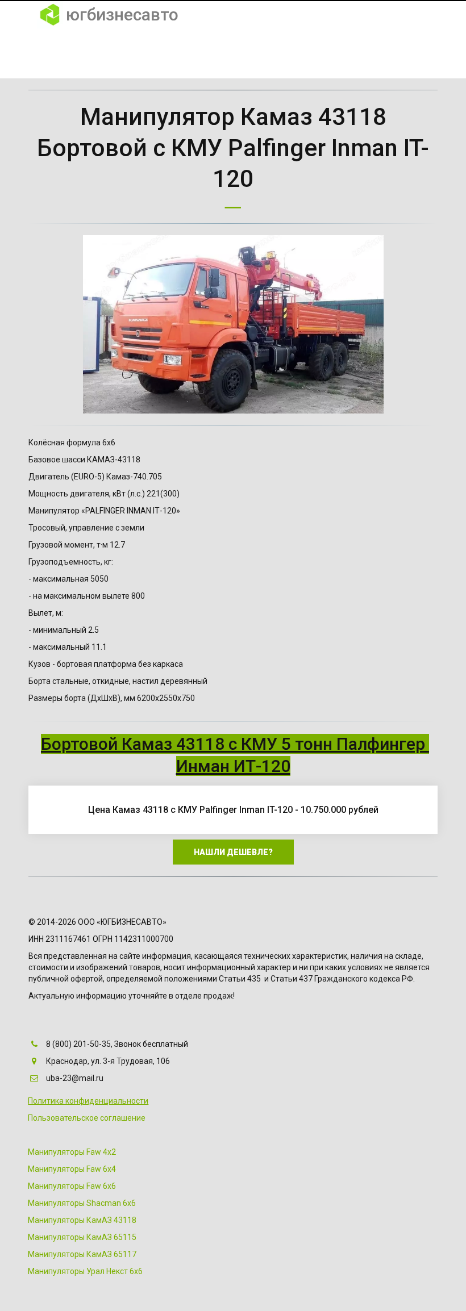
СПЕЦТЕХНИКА (152, 53)
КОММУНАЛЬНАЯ (68, 53)
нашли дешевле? (233, 852)
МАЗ (333, 53)
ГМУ (247, 53)
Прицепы (381, 53)
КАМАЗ (290, 53)
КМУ (210, 53)
